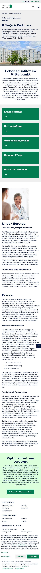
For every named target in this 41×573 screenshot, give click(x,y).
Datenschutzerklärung (20, 545)
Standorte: (25, 566)
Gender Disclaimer (14, 566)
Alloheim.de (35, 1)
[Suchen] (33, 7)
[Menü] (38, 7)
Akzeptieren (33, 556)
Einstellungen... (6, 556)
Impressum (28, 561)
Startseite (5, 13)
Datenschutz (19, 561)
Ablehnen (20, 556)
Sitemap (5, 566)
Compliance (6, 564)
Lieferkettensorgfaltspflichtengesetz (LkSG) (25, 564)
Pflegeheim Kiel (19, 568)
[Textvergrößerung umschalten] (38, 346)
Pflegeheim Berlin (8, 568)
